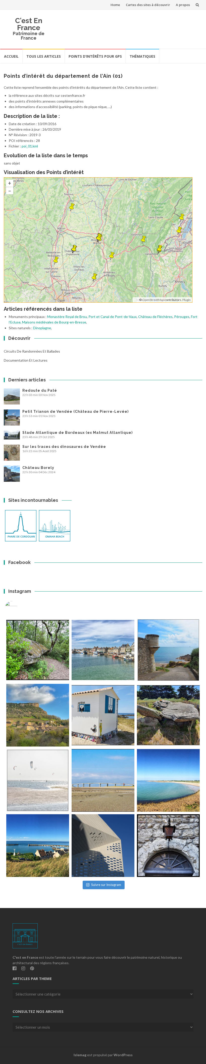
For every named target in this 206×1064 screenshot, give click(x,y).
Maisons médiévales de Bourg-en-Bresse (54, 322)
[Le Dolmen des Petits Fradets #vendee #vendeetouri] (168, 715)
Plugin (186, 300)
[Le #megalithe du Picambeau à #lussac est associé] (37, 650)
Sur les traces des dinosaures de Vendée (64, 447)
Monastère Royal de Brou (67, 316)
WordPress (123, 1055)
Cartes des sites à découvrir (148, 5)
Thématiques (142, 56)
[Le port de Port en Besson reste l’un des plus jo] (37, 845)
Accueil (11, 56)
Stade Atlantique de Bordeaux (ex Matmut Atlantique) (77, 433)
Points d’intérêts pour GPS (95, 56)
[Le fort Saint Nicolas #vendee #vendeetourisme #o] (168, 650)
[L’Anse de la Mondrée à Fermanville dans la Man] (168, 780)
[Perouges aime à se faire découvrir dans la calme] (168, 845)
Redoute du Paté (39, 390)
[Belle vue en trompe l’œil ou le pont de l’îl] (103, 780)
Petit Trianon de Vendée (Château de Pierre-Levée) (75, 412)
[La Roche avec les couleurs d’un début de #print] (37, 715)
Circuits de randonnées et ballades (32, 351)
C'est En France (28, 24)
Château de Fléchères (155, 316)
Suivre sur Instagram (106, 885)
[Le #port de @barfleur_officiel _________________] (103, 650)
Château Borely (38, 468)
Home (115, 5)
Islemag (80, 1055)
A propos (183, 5)
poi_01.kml (30, 146)
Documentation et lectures (25, 360)
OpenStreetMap (153, 300)
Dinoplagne (42, 328)
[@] (19, 607)
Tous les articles (43, 56)
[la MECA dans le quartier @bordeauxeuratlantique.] (103, 845)
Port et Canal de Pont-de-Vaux (112, 316)
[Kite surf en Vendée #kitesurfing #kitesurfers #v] (37, 780)
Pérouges (181, 316)
